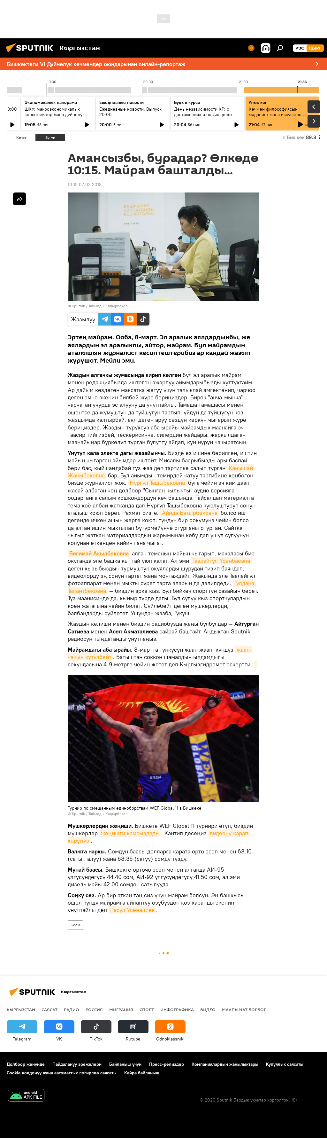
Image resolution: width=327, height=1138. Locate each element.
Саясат (49, 1009)
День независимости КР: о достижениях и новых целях (203, 111)
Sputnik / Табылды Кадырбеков (99, 305)
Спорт (147, 1009)
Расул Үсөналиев (132, 910)
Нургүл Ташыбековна (157, 482)
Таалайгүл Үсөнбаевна (221, 560)
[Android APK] (26, 1096)
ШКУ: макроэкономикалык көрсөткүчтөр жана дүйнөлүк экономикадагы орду (55, 114)
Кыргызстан (21, 1009)
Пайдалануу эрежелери (77, 1064)
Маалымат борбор (244, 1009)
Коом (75, 924)
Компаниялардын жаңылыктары (225, 1064)
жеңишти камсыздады (130, 833)
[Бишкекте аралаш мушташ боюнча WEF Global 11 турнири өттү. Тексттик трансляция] (255, 664)
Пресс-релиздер (166, 1064)
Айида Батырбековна (189, 512)
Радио (71, 1009)
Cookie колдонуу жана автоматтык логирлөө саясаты (62, 1073)
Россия (94, 1009)
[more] (19, 198)
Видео (208, 1009)
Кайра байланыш (141, 1073)
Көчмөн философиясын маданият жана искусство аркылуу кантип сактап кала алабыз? (278, 117)
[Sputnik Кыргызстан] (31, 53)
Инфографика (177, 1009)
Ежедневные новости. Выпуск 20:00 (130, 111)
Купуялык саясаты (284, 1064)
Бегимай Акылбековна (99, 553)
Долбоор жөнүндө (26, 1064)
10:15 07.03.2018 (85, 184)
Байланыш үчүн (125, 1064)
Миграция (121, 1009)
